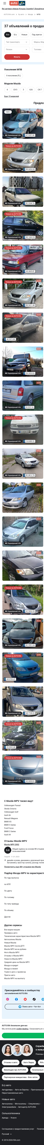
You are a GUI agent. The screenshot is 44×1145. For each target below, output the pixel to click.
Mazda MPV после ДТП (14, 946)
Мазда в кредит (11, 965)
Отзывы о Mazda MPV (13, 956)
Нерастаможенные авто (12, 1093)
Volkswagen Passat (12, 805)
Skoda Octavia (10, 809)
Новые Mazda (10, 943)
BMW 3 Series (10, 831)
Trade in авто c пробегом (15, 972)
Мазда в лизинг (11, 969)
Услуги (13, 1118)
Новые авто (8, 1099)
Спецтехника (34, 1104)
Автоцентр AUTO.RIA (27, 1107)
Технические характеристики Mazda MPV (22, 936)
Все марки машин (12, 930)
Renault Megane (11, 818)
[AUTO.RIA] (17, 3)
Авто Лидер (28, 1062)
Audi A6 (7, 815)
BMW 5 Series (10, 825)
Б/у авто (6, 1085)
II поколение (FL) (13, 75)
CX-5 (15, 90)
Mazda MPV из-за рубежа (15, 949)
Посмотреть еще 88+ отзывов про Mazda (22, 867)
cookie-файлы (22, 1029)
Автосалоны (7, 1104)
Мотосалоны (20, 1104)
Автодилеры (7, 1090)
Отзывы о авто (10, 1062)
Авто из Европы (22, 1090)
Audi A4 (7, 835)
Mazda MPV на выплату (14, 978)
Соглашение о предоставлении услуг (18, 1129)
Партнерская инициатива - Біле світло (21, 1077)
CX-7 (40, 90)
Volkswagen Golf (11, 812)
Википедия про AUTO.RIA (15, 1070)
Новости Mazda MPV (13, 959)
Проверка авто (10, 933)
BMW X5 (7, 822)
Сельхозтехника (11, 1113)
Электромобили (9, 1107)
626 (31, 90)
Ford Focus (8, 828)
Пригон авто (9, 975)
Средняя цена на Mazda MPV (17, 962)
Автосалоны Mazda (12, 939)
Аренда (5, 1118)
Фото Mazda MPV (11, 952)
